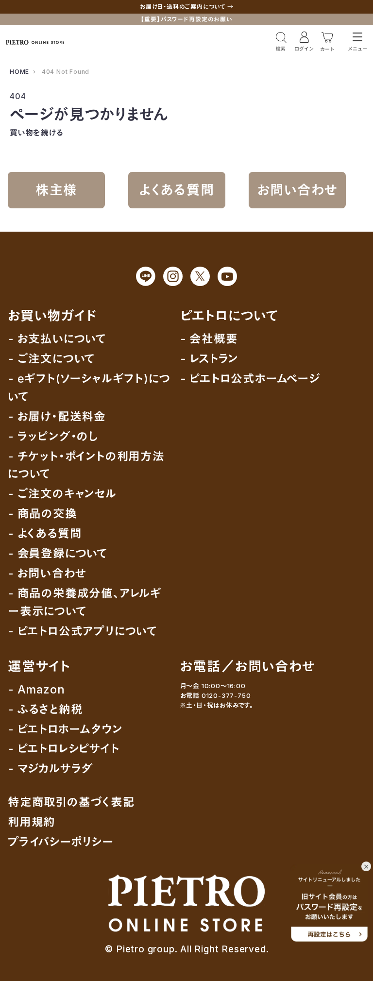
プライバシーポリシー (61, 842)
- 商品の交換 (42, 514)
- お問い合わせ (47, 573)
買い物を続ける (37, 132)
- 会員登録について (58, 553)
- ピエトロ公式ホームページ (250, 379)
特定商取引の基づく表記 (71, 802)
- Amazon (36, 689)
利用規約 (31, 822)
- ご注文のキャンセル (62, 494)
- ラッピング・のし (53, 436)
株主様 (56, 190)
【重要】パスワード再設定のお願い (186, 19)
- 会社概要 (209, 339)
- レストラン (209, 359)
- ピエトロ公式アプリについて (82, 631)
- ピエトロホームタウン (65, 729)
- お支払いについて (57, 339)
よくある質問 (177, 190)
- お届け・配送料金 (57, 416)
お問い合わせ (297, 190)
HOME (19, 71)
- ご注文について (51, 359)
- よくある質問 (45, 533)
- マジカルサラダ (50, 768)
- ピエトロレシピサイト (64, 749)
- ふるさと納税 (45, 709)
